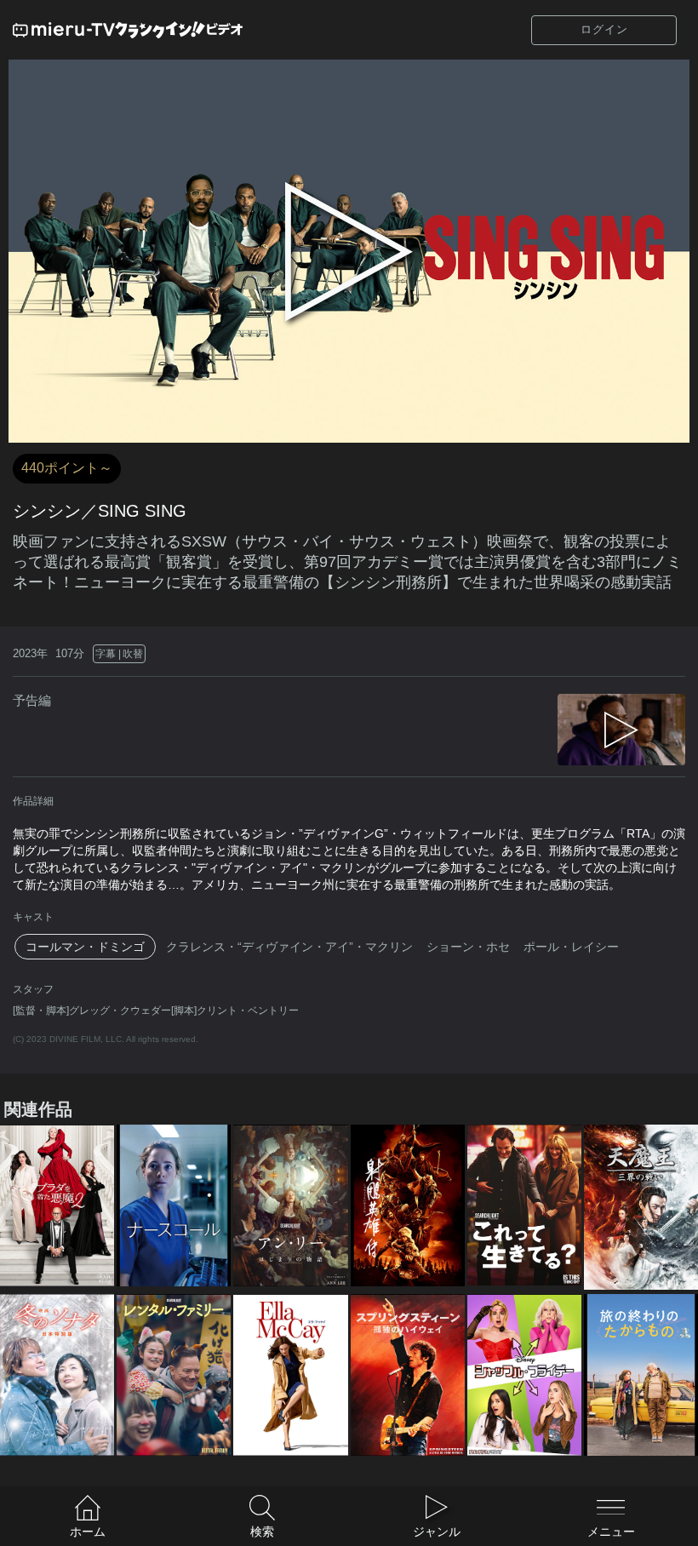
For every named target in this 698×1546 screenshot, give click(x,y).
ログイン (604, 29)
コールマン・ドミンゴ (85, 946)
